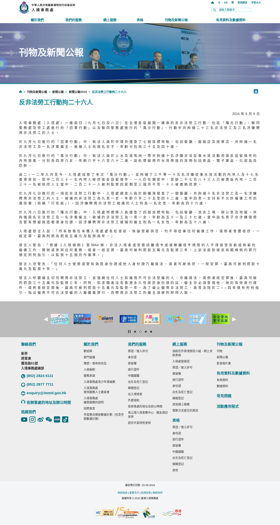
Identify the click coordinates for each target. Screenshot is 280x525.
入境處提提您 (181, 361)
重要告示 (134, 492)
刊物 (219, 351)
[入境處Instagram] (33, 419)
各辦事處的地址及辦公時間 (49, 403)
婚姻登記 (133, 387)
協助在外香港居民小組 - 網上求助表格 (192, 353)
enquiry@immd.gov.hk (46, 393)
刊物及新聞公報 (37, 91)
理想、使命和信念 (95, 363)
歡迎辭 (88, 351)
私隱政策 (146, 492)
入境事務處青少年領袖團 (99, 381)
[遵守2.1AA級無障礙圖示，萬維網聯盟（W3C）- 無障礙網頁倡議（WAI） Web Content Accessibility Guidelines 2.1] (104, 512)
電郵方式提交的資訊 (185, 410)
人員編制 (89, 369)
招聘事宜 (89, 408)
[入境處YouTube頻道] (25, 419)
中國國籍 (133, 375)
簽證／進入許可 (138, 351)
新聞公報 (58, 91)
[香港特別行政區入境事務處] (56, 12)
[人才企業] (149, 513)
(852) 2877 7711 (40, 384)
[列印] (256, 91)
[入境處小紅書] (58, 419)
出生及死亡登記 (138, 381)
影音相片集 (224, 363)
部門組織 (89, 357)
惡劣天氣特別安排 (139, 422)
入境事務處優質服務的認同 (94, 400)
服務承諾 (89, 375)
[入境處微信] (50, 419)
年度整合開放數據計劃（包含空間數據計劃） (104, 416)
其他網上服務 (181, 404)
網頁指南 (122, 492)
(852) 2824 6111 (40, 376)
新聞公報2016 (78, 91)
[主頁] (212, 2)
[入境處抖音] (66, 419)
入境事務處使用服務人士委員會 (96, 390)
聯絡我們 (158, 492)
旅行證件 (133, 369)
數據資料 (222, 386)
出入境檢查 (135, 394)
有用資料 (222, 380)
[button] (46, 319)
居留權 (132, 363)
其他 (175, 470)
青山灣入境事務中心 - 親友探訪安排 (148, 414)
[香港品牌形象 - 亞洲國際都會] (171, 513)
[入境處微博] (42, 419)
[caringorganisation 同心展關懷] (126, 513)
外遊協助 (133, 400)
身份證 (132, 357)
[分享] (219, 2)
